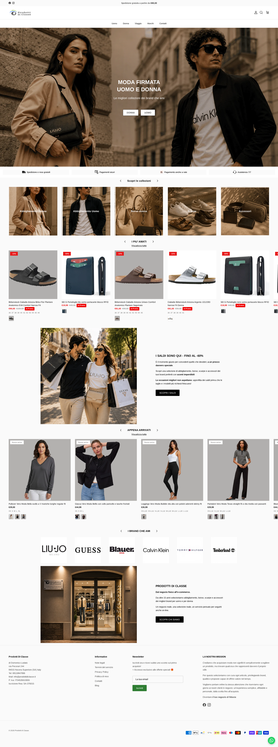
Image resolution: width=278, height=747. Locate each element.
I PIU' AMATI (139, 241)
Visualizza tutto (139, 245)
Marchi (150, 23)
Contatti (163, 23)
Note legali (100, 663)
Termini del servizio (104, 667)
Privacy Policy (101, 672)
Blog (97, 685)
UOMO (147, 112)
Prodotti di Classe (22, 730)
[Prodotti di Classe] (20, 12)
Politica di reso (102, 676)
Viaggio (138, 23)
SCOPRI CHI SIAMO (169, 619)
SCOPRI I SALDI (167, 393)
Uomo (114, 23)
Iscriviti (139, 688)
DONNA (131, 112)
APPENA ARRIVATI (139, 430)
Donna (126, 23)
